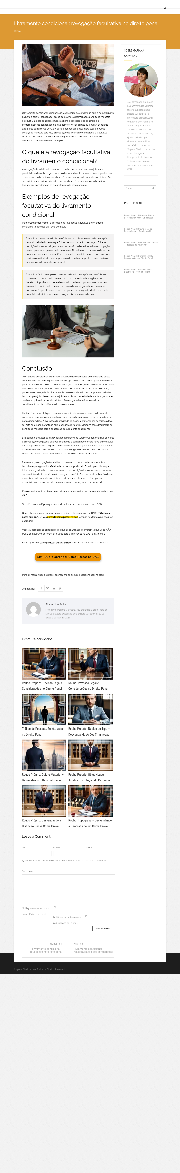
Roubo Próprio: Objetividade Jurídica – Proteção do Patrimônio (141, 243)
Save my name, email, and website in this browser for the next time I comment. (65, 860)
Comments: (28, 871)
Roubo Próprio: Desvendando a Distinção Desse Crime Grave (138, 270)
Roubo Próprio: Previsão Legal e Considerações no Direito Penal (138, 257)
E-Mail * (57, 847)
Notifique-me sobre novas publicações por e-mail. (67, 920)
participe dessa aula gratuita (54, 542)
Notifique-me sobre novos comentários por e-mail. (35, 911)
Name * (26, 847)
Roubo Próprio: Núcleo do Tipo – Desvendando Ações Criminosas (139, 216)
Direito (17, 31)
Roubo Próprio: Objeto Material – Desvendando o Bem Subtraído (139, 230)
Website (89, 847)
